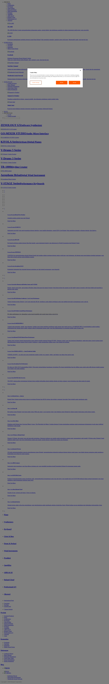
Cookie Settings (35, 82)
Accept (74, 82)
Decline (61, 82)
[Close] (80, 70)
